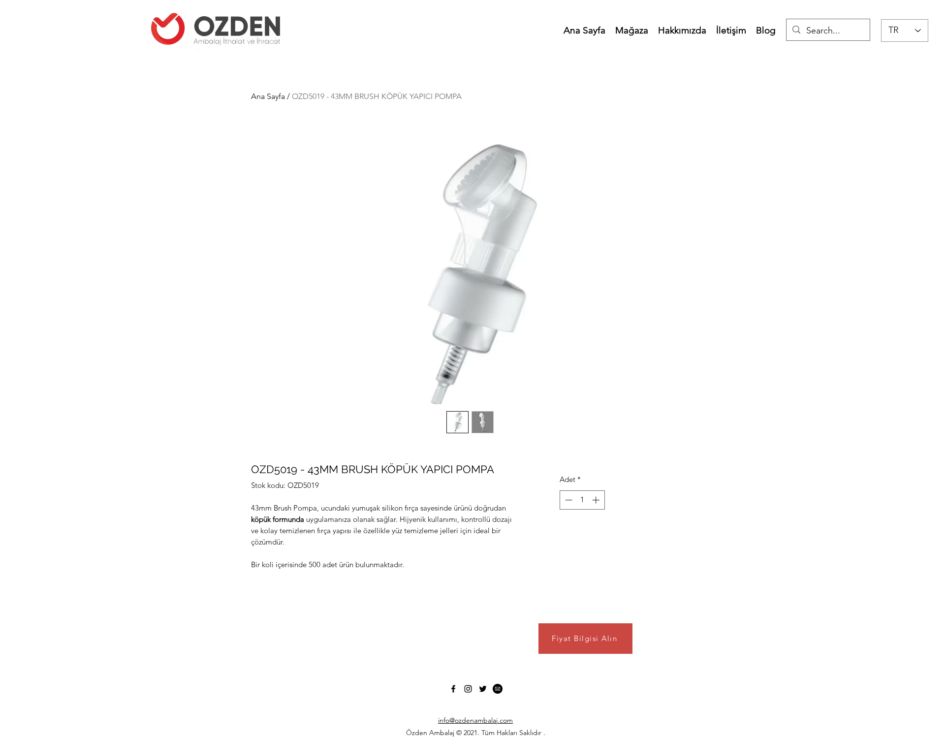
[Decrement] (567, 500)
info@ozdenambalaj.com (475, 720)
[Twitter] (483, 689)
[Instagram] (468, 689)
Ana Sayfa (268, 96)
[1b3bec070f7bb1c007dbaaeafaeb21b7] (498, 689)
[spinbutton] (582, 500)
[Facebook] (453, 689)
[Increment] (596, 500)
